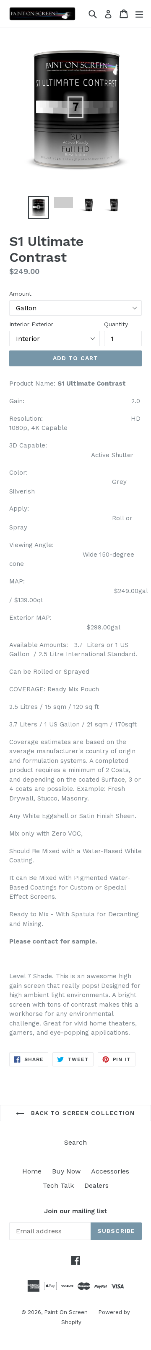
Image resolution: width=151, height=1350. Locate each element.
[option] (38, 207)
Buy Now (66, 1171)
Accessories (110, 1171)
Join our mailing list (75, 1211)
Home (32, 1171)
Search (75, 1142)
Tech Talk (58, 1185)
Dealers (96, 1185)
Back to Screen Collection (82, 1113)
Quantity (116, 324)
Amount (20, 293)
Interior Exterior (31, 324)
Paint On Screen (66, 1312)
